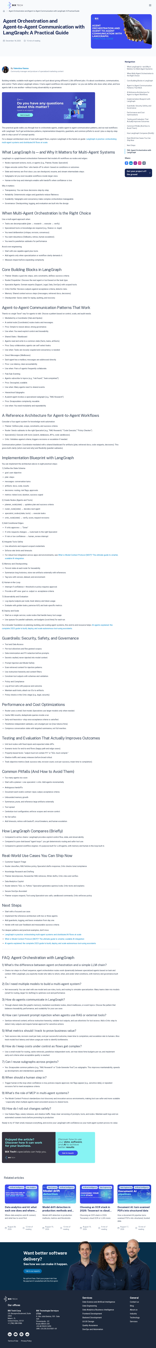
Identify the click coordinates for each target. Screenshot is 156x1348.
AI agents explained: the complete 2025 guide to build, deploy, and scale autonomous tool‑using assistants (50, 943)
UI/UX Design (88, 1321)
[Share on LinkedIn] (131, 163)
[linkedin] (10, 1334)
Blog (132, 1306)
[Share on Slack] (135, 163)
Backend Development (92, 1317)
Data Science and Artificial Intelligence (98, 1302)
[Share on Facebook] (126, 163)
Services (133, 1321)
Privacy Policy (26, 1341)
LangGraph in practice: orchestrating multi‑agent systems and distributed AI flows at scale (43, 934)
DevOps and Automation (92, 1329)
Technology (135, 1317)
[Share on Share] (144, 163)
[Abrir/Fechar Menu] (150, 5)
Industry (133, 1313)
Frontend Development (92, 1313)
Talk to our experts (32, 1271)
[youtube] (16, 1334)
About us (133, 1310)
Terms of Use (13, 1341)
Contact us (134, 1302)
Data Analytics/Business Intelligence (98, 1310)
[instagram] (21, 1334)
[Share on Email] (139, 163)
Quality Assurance (90, 1325)
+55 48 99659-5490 (43, 1326)
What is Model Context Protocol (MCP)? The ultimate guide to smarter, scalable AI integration (44, 939)
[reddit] (27, 1334)
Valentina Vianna (21, 68)
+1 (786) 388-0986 (15, 1323)
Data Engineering (89, 1306)
